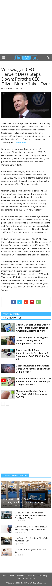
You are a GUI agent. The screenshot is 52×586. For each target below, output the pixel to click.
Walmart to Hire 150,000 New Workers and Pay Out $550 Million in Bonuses (25, 501)
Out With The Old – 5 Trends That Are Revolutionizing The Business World (31, 528)
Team (12, 576)
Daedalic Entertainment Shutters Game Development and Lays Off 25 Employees (33, 368)
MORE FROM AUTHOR (12, 318)
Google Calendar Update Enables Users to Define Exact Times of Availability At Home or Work (33, 327)
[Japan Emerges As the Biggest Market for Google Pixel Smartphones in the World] (8, 340)
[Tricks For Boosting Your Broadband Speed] (6, 552)
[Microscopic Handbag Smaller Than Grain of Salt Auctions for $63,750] (8, 394)
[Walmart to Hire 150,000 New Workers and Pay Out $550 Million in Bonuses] (26, 494)
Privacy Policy (42, 576)
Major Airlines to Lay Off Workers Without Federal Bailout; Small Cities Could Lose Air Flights (30, 515)
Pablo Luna (7, 88)
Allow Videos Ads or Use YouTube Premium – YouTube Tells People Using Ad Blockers (33, 381)
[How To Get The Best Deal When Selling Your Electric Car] (6, 541)
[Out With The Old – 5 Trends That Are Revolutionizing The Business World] (6, 529)
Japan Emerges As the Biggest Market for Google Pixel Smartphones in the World (32, 340)
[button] (48, 57)
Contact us (31, 576)
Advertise (20, 576)
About (5, 576)
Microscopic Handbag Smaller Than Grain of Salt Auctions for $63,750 (31, 394)
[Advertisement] (26, 27)
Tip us (32, 578)
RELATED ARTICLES (11, 314)
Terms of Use (22, 578)
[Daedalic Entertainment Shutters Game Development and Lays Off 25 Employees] (8, 368)
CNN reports (20, 142)
